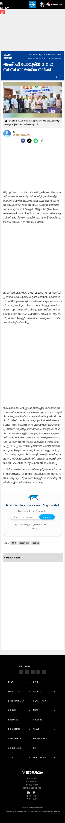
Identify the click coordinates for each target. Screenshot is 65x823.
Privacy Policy (31, 784)
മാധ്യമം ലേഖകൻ (21, 134)
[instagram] (33, 672)
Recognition (24, 543)
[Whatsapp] (35, 140)
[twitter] (27, 672)
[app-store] (35, 795)
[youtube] (38, 672)
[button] (4, 4)
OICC (14, 543)
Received (35, 543)
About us (31, 778)
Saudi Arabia (7, 56)
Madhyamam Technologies (27, 811)
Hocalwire (55, 811)
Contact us (31, 781)
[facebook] (23, 140)
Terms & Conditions (31, 788)
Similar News (12, 557)
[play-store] (29, 795)
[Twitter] (29, 140)
